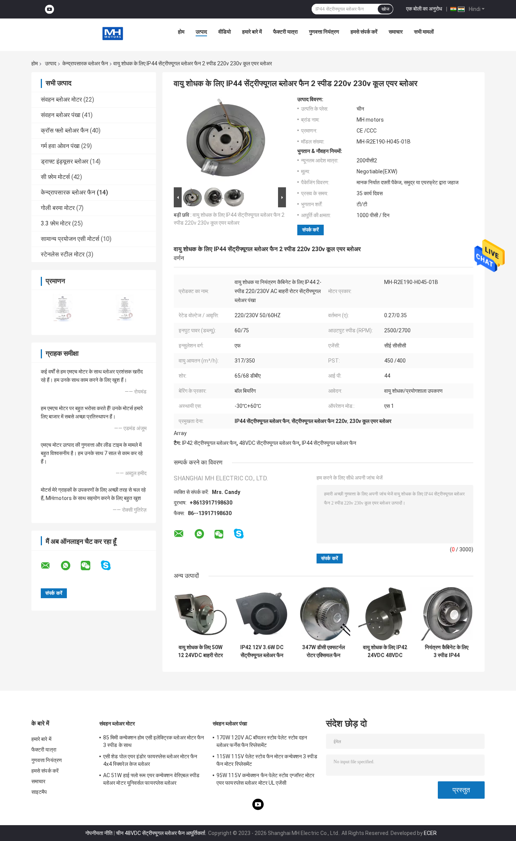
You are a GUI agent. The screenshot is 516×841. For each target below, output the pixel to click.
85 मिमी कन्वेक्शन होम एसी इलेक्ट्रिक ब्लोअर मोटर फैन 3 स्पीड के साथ (153, 741)
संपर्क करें (310, 230)
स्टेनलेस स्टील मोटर (63, 254)
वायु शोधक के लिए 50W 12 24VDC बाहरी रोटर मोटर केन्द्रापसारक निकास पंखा (200, 651)
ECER (430, 833)
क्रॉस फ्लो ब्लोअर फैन (64, 130)
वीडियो (224, 32)
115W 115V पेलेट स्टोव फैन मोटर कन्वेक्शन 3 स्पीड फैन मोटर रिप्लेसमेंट (266, 760)
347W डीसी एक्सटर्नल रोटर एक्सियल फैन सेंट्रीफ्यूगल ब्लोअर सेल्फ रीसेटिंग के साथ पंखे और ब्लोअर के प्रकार (323, 651)
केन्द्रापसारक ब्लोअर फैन (85, 63)
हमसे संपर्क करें (364, 32)
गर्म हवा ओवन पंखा (60, 146)
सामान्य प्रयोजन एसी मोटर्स (70, 238)
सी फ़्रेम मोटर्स (55, 177)
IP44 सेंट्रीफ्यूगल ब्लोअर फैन (329, 443)
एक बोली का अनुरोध (424, 9)
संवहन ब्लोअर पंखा (60, 115)
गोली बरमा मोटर (58, 207)
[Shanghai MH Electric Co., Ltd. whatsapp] (70, 566)
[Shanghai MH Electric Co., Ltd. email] (50, 566)
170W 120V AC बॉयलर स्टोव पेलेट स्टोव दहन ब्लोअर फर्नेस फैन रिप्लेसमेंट (261, 741)
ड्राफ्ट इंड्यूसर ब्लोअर (64, 161)
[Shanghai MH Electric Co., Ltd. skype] (110, 565)
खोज (385, 9)
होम (181, 32)
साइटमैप (39, 792)
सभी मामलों (424, 32)
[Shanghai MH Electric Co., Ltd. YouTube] (49, 9)
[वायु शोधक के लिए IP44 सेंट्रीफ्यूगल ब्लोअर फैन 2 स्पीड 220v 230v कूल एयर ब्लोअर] (227, 140)
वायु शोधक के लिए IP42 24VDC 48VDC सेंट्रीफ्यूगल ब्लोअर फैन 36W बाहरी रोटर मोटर (385, 651)
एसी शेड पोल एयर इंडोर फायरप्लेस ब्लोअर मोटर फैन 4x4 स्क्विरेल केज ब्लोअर (150, 760)
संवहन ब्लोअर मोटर (61, 99)
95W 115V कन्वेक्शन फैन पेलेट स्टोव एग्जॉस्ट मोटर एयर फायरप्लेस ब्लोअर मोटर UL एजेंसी (265, 779)
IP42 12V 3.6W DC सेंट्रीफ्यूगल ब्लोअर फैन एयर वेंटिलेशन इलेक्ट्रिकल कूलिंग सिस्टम (262, 651)
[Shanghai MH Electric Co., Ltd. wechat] (90, 566)
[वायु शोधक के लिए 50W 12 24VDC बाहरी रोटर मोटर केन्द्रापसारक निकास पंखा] (200, 613)
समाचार (396, 32)
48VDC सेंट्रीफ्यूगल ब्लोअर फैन (269, 443)
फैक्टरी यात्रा (285, 32)
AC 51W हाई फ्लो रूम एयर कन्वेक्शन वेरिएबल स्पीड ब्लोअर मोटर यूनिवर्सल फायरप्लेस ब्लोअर (151, 779)
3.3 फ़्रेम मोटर (56, 223)
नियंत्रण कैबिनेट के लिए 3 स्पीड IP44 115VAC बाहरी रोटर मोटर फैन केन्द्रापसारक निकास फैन (446, 651)
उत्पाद (201, 32)
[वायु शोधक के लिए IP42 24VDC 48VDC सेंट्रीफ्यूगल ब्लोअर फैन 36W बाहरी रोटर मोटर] (385, 613)
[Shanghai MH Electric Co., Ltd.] (112, 33)
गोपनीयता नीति (99, 833)
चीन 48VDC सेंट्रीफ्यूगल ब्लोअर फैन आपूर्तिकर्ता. (161, 833)
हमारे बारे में (252, 32)
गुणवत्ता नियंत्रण (324, 32)
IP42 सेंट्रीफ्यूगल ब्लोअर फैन (209, 443)
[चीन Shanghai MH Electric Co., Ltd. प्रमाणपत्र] (62, 307)
